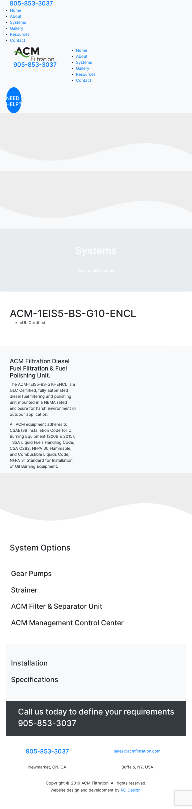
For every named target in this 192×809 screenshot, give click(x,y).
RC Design (130, 790)
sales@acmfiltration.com (137, 751)
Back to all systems (96, 270)
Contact (17, 40)
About (16, 16)
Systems (18, 22)
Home (15, 10)
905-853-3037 (35, 64)
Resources (20, 34)
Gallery (16, 28)
